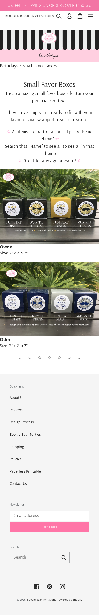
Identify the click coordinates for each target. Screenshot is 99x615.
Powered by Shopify (69, 599)
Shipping (17, 446)
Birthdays (9, 65)
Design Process (22, 422)
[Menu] (90, 16)
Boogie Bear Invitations (41, 599)
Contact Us (18, 483)
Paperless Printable (25, 471)
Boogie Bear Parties (25, 434)
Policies (16, 459)
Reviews (16, 410)
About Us (17, 397)
